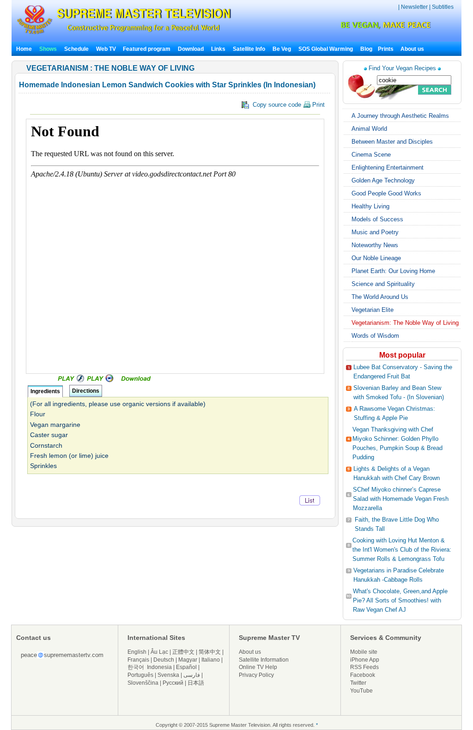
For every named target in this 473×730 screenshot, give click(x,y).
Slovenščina (142, 683)
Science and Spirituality (383, 283)
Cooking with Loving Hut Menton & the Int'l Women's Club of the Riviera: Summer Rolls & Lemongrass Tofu (401, 549)
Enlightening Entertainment (388, 167)
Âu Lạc (159, 652)
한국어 (135, 667)
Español (186, 667)
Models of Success (377, 219)
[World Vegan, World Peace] (361, 27)
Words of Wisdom (375, 335)
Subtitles (443, 7)
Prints (386, 49)
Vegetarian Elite (373, 309)
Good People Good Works (386, 193)
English (136, 652)
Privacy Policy (256, 675)
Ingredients (45, 391)
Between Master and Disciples (392, 141)
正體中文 (183, 652)
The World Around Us (380, 296)
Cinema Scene (371, 154)
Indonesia (159, 667)
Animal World (369, 128)
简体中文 (210, 652)
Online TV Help (258, 667)
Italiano (210, 660)
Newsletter (414, 7)
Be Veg (282, 49)
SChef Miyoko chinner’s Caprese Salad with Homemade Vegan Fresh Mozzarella (401, 498)
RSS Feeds (364, 667)
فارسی (191, 675)
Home (24, 49)
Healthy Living (370, 206)
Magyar (187, 660)
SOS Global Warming (325, 49)
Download (191, 49)
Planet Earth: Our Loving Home (393, 271)
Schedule (76, 49)
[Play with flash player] (70, 380)
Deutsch (163, 660)
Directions (85, 391)
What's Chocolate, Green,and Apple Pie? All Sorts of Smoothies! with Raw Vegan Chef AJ (400, 600)
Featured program (146, 49)
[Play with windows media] (100, 380)
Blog (366, 49)
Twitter (358, 683)
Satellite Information (264, 660)
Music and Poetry (375, 232)
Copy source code (287, 104)
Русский (173, 683)
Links (218, 49)
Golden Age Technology (383, 180)
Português (140, 675)
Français (138, 660)
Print (317, 104)
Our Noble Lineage (376, 258)
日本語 (196, 683)
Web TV (106, 49)
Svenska (168, 675)
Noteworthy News (375, 245)
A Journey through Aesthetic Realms (400, 115)
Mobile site (363, 652)
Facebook (362, 675)
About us (412, 49)
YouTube (361, 690)
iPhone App (364, 660)
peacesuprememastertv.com (62, 654)
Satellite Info (249, 49)
